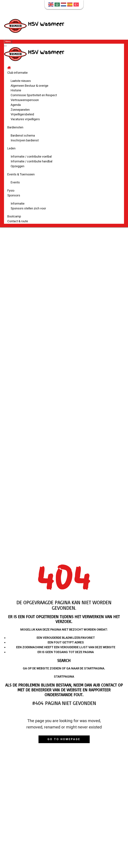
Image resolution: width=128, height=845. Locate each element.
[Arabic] (57, 4)
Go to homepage (64, 739)
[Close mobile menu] (5, 45)
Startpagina (64, 676)
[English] (51, 4)
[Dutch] (64, 4)
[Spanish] (70, 4)
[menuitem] (9, 68)
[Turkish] (77, 4)
